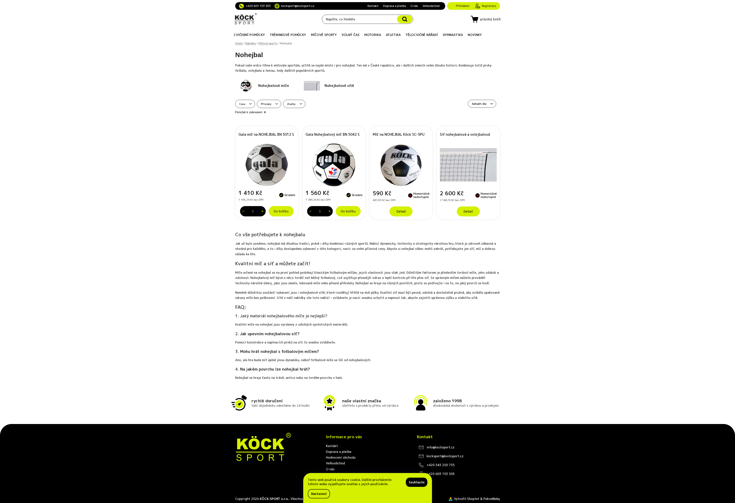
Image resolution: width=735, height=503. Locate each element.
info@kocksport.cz (440, 447)
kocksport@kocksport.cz (297, 6)
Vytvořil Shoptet (466, 499)
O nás (414, 6)
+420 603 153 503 (258, 6)
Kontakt (373, 6)
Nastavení (319, 494)
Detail (401, 211)
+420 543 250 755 (441, 465)
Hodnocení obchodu (340, 457)
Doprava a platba (394, 6)
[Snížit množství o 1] (243, 211)
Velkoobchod (431, 6)
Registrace (489, 6)
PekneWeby (491, 499)
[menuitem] (249, 34)
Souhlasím (416, 482)
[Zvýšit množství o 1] (262, 211)
